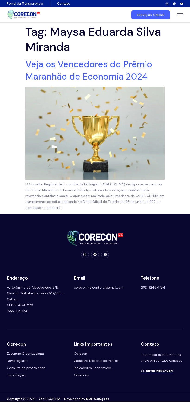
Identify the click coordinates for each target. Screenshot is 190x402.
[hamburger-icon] (180, 15)
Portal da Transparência (25, 3)
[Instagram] (166, 3)
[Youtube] (181, 3)
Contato (63, 3)
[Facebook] (174, 3)
